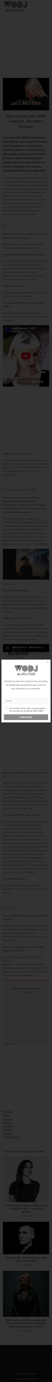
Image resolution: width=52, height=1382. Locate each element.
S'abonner (26, 717)
